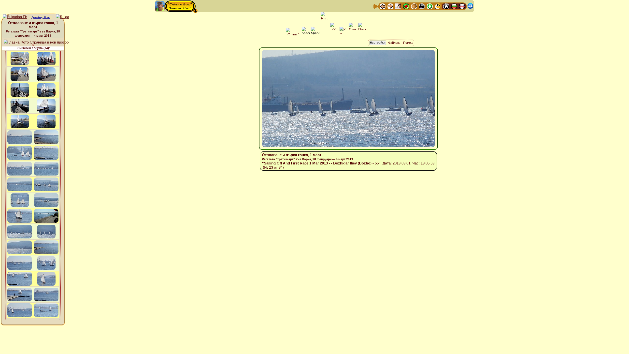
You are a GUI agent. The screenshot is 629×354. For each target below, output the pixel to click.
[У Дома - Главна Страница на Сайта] (446, 6)
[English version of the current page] (14, 17)
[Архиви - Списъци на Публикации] (398, 6)
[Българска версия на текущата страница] (68, 17)
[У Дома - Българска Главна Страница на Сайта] (454, 6)
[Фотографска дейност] (422, 6)
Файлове (394, 42)
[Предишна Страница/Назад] (383, 6)
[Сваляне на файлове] (430, 6)
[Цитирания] (406, 6)
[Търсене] (438, 6)
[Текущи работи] (414, 6)
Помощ (408, 42)
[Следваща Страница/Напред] (390, 6)
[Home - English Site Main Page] (462, 6)
